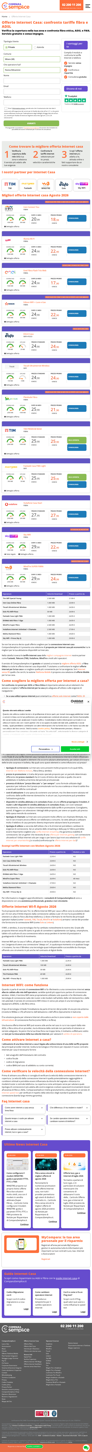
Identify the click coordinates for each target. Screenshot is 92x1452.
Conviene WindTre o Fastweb (55, 1382)
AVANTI (31, 123)
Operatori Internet (52, 1341)
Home (4, 16)
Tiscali (48, 1351)
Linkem (48, 1356)
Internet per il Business (31, 1349)
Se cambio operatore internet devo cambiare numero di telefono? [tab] (64, 1119)
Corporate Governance (9, 1365)
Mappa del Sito (7, 1401)
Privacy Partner (7, 1387)
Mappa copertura (74, 1348)
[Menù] (88, 6)
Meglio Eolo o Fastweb (53, 1385)
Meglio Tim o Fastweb (53, 1370)
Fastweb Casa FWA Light (34, 466)
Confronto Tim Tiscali (53, 1375)
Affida (70, 1442)
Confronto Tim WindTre (54, 1373)
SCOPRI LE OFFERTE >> (34, 1446)
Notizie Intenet (73, 1343)
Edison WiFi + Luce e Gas (34, 302)
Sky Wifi (27, 534)
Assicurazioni (6, 1346)
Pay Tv (4, 1361)
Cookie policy (6, 1385)
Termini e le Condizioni (31, 128)
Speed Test (27, 1357)
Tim (47, 1365)
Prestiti (4, 1351)
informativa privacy (18, 108)
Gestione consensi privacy (10, 1389)
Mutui (4, 1349)
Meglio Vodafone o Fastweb (55, 1377)
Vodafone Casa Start (32, 503)
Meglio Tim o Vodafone (53, 1368)
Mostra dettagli (78, 742)
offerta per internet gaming (62, 834)
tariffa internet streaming (47, 831)
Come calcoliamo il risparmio (11, 1370)
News (4, 1399)
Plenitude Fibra (30, 397)
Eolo (47, 1353)
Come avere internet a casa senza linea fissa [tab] (19, 1109)
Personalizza (44, 749)
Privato (11, 47)
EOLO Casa (28, 334)
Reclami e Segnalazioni (9, 1397)
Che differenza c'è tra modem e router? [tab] (66, 1108)
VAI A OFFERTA (73, 440)
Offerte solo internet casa (32, 1351)
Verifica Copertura (30, 1359)
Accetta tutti (75, 749)
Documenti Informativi (70, 1435)
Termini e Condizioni (8, 1377)
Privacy (4, 1380)
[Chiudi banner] (88, 701)
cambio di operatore (72, 1034)
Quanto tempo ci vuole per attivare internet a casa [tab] (19, 1119)
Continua (24, 1224)
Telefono (7, 97)
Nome (6, 75)
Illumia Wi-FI (29, 238)
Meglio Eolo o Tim (52, 1380)
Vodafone (49, 1344)
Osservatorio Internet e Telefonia (79, 1345)
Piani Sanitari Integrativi (10, 1356)
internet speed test (10, 1092)
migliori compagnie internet (59, 655)
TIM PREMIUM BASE (32, 429)
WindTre (49, 1349)
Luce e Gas (5, 1344)
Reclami (59, 1435)
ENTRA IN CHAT (86, 1447)
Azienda (40, 47)
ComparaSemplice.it (8, 1341)
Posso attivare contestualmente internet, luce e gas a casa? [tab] (18, 1130)
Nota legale (11, 554)
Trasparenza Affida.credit (47, 1442)
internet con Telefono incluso (19, 770)
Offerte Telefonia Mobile (10, 1353)
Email (6, 86)
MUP (39, 1435)
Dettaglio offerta (12, 226)
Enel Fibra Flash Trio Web (34, 270)
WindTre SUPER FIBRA (33, 566)
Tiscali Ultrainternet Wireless (36, 365)
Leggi (26, 1309)
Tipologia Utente (11, 41)
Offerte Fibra (28, 1344)
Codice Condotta (7, 1382)
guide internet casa (66, 1278)
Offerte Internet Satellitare (33, 1364)
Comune (7, 54)
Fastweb (49, 1346)
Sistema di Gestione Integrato (12, 1368)
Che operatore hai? (12, 64)
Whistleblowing (7, 1375)
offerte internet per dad (65, 840)
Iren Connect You (31, 207)
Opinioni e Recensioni (9, 1394)
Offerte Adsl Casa (30, 1346)
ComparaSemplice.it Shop (10, 1392)
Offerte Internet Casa (31, 1341)
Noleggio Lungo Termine (10, 1358)
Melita (48, 1363)
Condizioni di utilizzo (48, 1435)
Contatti (4, 1373)
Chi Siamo (5, 1363)
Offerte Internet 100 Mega (32, 1362)
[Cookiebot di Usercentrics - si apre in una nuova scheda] (72, 701)
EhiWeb (48, 1361)
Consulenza (73, 218)
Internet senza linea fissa (32, 1366)
